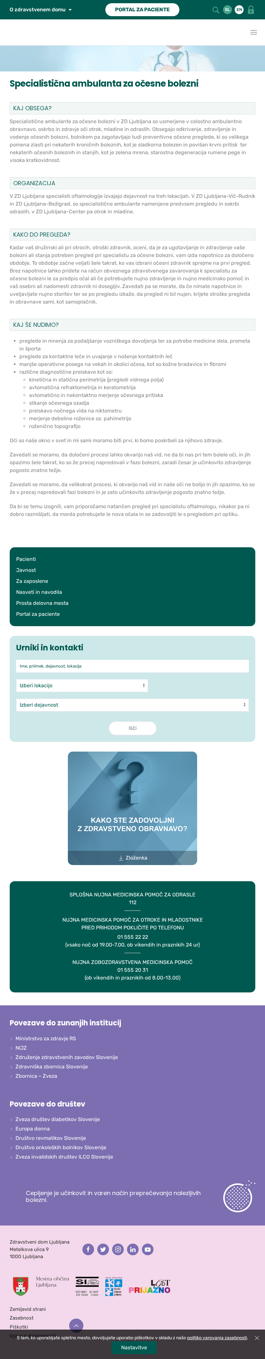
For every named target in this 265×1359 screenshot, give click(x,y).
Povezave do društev (47, 1104)
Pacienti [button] (26, 559)
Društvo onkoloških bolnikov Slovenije (61, 1147)
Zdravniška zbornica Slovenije (52, 1067)
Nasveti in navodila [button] (39, 592)
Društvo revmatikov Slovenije (51, 1138)
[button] (216, 9)
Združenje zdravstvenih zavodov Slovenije (67, 1057)
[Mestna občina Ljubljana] (41, 1286)
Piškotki (19, 1327)
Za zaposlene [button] (32, 581)
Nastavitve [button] (134, 1347)
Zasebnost (22, 1318)
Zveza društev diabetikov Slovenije (58, 1119)
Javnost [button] (26, 570)
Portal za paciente (38, 614)
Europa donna (33, 1129)
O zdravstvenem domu (38, 9)
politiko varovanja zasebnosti (217, 1338)
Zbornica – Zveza (36, 1076)
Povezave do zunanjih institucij (65, 1023)
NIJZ (21, 1048)
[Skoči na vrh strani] (76, 1325)
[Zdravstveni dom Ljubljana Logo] (6, 32)
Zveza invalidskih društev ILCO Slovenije (64, 1157)
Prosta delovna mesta (42, 603)
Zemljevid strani (28, 1309)
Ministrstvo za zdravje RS (46, 1038)
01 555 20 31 (132, 970)
